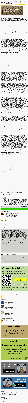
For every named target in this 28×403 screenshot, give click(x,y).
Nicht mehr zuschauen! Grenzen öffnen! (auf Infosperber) (13, 203)
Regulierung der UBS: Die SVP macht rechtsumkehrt (9, 295)
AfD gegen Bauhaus (4, 322)
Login (24, 1)
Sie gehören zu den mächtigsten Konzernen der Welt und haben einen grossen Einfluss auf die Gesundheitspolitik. (9, 307)
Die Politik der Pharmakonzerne (9, 305)
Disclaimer (23, 401)
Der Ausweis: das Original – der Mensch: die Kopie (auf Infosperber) (15, 201)
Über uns (6, 5)
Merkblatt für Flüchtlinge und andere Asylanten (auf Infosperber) (14, 202)
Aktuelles (2, 5)
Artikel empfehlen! (4, 206)
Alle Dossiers (25, 315)
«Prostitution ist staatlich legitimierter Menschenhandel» (9, 392)
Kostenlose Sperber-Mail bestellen (14, 208)
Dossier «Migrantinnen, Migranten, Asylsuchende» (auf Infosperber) (15, 199)
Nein (4, 220)
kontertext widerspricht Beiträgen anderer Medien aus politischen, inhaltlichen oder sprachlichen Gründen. (9, 313)
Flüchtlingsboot (6, 196)
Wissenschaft (6, 301)
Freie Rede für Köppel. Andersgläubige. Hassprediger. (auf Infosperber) (15, 204)
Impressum (26, 401)
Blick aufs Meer (6, 197)
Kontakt (21, 401)
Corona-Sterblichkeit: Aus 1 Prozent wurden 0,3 (8, 319)
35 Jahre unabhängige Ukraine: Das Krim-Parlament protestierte (11, 294)
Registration (23, 2)
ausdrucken (14, 206)
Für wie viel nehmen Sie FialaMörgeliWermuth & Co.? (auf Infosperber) (15, 200)
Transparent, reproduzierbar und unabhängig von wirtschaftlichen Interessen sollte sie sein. (9, 303)
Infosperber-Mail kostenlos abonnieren (14, 401)
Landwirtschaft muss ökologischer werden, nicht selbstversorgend (11, 321)
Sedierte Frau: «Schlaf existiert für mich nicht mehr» (9, 394)
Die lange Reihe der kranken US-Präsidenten (8, 297)
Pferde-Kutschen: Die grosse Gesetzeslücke (8, 296)
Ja (2, 220)
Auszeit (4, 198)
